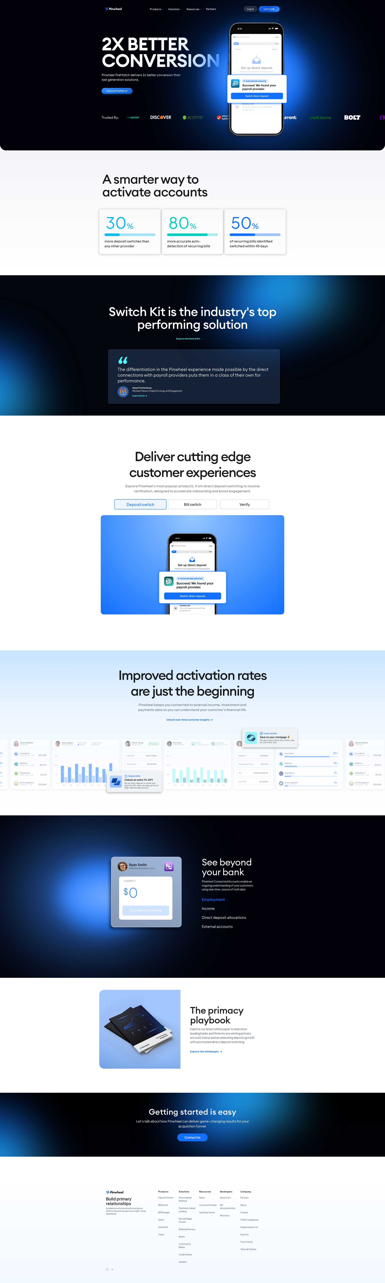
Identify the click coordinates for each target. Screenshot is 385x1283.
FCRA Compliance (249, 1219)
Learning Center (207, 1212)
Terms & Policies (248, 1249)
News (202, 1197)
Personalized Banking (185, 1199)
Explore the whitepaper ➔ (206, 1051)
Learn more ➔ (139, 395)
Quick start (225, 1197)
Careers (244, 1212)
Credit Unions (185, 1254)
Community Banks (185, 1245)
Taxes (161, 1234)
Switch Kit (163, 1227)
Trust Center (246, 1241)
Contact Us (192, 1137)
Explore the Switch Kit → (189, 338)
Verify (161, 1219)
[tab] (244, 899)
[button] (156, 9)
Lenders (183, 1261)
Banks (182, 1236)
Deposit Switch (165, 1197)
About (243, 1205)
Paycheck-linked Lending (187, 1210)
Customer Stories (208, 1205)
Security (244, 1234)
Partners (211, 9)
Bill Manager (164, 1212)
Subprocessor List (249, 1227)
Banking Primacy (187, 1229)
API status (225, 1215)
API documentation (227, 1206)
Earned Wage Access (185, 1220)
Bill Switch (163, 1205)
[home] (113, 9)
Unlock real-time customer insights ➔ (189, 719)
